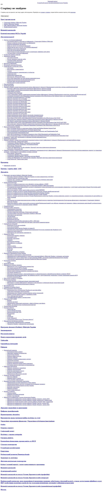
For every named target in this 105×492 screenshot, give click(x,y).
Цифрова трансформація (9, 411)
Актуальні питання (12, 57)
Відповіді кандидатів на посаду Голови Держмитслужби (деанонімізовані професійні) (31, 486)
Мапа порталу (4, 16)
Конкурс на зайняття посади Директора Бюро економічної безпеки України (28, 193)
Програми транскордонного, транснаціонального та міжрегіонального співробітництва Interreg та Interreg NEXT (38, 274)
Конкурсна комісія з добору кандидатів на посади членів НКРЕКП (26, 190)
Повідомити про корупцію (14, 215)
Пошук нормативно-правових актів (13, 337)
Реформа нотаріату (12, 388)
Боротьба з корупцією (13, 238)
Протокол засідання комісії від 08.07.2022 (18, 103)
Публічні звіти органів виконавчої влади (18, 81)
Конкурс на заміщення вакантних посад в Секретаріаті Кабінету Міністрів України (30, 185)
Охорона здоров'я (7, 428)
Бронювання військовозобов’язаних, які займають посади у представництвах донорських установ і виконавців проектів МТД (42, 275)
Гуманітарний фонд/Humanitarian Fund (18, 132)
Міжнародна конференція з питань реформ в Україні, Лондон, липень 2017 (28, 403)
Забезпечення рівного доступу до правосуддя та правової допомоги (26, 384)
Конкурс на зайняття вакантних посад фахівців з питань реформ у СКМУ (27, 184)
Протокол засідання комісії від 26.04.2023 (18, 106)
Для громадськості (7, 37)
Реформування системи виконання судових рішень (21, 382)
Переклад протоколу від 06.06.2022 (17, 101)
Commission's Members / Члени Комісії (17, 154)
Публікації (10, 316)
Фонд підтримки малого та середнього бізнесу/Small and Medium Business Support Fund (31, 128)
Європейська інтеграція (9, 344)
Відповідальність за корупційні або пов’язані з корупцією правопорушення (28, 222)
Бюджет (9, 300)
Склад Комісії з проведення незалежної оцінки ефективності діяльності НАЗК (29, 90)
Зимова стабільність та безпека (15, 251)
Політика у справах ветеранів (11, 434)
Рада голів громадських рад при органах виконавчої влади (23, 78)
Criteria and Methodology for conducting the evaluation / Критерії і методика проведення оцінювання (34, 157)
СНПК (9, 315)
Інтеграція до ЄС (12, 237)
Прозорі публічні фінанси (14, 372)
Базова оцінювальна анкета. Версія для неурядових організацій (25, 116)
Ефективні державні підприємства (16, 353)
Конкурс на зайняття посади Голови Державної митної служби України (27, 194)
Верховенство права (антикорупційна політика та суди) (20, 418)
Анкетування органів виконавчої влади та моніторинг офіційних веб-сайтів (28, 51)
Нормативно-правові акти (14, 62)
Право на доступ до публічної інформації (18, 46)
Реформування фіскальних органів (17, 373)
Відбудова (10, 249)
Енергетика (5, 451)
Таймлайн (4, 340)
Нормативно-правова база (14, 75)
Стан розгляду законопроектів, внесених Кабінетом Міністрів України (27, 259)
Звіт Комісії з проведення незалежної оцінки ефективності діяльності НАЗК (28, 121)
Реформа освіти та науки (14, 378)
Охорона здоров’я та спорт (14, 247)
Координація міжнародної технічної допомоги (20, 269)
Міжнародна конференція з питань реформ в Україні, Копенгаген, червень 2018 (29, 400)
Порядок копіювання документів (16, 44)
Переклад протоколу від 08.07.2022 (17, 104)
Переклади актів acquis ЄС (14, 231)
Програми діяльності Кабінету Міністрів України (18, 327)
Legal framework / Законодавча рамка (17, 141)
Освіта (3, 424)
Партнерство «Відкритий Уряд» (16, 76)
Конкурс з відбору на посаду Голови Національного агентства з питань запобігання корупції (33, 191)
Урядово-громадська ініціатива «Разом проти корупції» (22, 212)
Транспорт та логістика (9, 458)
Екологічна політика (13, 360)
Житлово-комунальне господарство (13, 461)
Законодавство (11, 309)
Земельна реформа (12, 357)
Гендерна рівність (7, 438)
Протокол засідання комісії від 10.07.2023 (18, 109)
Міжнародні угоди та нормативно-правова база (20, 266)
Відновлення (10, 313)
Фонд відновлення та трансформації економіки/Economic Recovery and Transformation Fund (32, 131)
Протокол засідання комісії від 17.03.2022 (18, 97)
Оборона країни (11, 393)
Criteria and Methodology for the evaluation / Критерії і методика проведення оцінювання (31, 147)
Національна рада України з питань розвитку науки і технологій (25, 293)
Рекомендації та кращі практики (16, 82)
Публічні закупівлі (12, 302)
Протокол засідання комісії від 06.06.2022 (18, 100)
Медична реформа (12, 376)
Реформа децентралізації (14, 369)
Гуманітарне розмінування (10, 448)
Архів (8, 198)
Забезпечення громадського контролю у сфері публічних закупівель (26, 303)
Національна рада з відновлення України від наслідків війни (24, 290)
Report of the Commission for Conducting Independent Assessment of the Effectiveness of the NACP (33, 125)
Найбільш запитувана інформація (16, 48)
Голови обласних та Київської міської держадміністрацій (23, 281)
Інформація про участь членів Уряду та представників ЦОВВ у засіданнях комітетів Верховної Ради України (37, 257)
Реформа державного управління (16, 368)
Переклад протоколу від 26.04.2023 (17, 107)
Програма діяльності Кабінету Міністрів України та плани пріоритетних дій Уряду (30, 176)
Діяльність (4, 172)
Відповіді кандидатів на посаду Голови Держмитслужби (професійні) (25, 474)
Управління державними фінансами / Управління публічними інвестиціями (27, 421)
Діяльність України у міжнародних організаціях (20, 324)
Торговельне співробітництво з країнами (18, 322)
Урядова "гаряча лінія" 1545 (11, 169)
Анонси (9, 71)
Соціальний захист (7, 431)
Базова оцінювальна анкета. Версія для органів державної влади (25, 115)
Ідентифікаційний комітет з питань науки (18, 297)
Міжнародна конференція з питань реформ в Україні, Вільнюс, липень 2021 (28, 404)
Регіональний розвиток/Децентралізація (15, 454)
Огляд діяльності (12, 318)
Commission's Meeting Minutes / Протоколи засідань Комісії (23, 143)
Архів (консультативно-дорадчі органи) (18, 291)
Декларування (11, 216)
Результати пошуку (8, 334)
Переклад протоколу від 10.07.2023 (17, 110)
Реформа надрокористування (15, 362)
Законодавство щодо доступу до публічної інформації (22, 47)
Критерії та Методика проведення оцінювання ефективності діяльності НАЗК (29, 88)
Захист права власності (13, 390)
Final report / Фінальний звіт (15, 149)
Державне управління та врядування (14, 408)
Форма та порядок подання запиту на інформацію (21, 43)
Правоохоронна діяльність (10, 414)
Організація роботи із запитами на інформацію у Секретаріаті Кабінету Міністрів (30, 41)
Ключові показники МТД (14, 276)
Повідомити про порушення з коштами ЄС (19, 232)
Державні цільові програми (15, 181)
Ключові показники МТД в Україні (13, 33)
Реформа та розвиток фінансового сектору (19, 359)
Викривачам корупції (13, 219)
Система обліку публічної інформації (17, 53)
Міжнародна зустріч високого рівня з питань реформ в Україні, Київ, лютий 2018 (30, 401)
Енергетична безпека (13, 354)
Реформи (4, 347)
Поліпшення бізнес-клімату (15, 351)
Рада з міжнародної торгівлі (15, 296)
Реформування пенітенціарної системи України (20, 385)
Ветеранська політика (13, 241)
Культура (9, 250)
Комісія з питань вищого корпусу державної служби (21, 294)
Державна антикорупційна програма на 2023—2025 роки (23, 221)
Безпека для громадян (13, 396)
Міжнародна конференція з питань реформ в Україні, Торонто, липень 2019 (28, 399)
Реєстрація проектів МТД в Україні (17, 268)
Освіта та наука (11, 246)
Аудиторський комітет (9, 471)
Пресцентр (4, 162)
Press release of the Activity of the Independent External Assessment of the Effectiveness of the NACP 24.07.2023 (36, 122)
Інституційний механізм (14, 310)
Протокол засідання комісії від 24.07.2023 (18, 112)
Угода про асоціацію (13, 226)
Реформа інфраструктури (14, 356)
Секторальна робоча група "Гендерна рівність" (20, 319)
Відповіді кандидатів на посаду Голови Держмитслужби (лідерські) (24, 478)
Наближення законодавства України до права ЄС (21, 228)
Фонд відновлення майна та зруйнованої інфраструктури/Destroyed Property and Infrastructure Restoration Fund (37, 135)
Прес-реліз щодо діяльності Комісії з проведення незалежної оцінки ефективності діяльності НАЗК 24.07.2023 (38, 124)
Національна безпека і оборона (16, 235)
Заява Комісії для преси (13, 91)
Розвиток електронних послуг (15, 371)
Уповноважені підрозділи (14, 209)
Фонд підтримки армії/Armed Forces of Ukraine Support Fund (24, 129)
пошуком (72, 12)
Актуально (10, 68)
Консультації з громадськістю (15, 69)
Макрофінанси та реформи (14, 243)
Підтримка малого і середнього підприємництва (20, 365)
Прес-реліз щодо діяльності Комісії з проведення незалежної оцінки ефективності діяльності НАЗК (35, 119)
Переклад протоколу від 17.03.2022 (17, 99)
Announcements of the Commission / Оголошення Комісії (22, 144)
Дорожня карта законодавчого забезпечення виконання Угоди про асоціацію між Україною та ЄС (34, 229)
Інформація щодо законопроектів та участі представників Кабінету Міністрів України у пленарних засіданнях (38, 256)
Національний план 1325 (14, 312)
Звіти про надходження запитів (16, 50)
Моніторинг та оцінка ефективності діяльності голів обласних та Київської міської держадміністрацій (35, 282)
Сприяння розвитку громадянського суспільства (20, 72)
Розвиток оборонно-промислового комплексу (20, 363)
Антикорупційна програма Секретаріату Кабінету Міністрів (24, 213)
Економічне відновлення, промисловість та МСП (18, 441)
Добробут (10, 240)
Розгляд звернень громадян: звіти (16, 59)
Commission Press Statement (14, 93)
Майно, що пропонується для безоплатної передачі (21, 304)
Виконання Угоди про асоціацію (16, 225)
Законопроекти (6, 330)
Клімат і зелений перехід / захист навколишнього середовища (23, 464)
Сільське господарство (9, 444)
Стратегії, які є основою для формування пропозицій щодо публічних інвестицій (30, 179)
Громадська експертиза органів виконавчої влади (21, 79)
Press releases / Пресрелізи (14, 146)
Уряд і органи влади (8, 19)
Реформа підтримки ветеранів (15, 394)
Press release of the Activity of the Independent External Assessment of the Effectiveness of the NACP (33, 118)
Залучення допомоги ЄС (14, 272)
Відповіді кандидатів (8, 30)
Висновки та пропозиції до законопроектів (19, 254)
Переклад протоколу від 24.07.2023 (17, 113)
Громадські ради (11, 74)
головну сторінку (45, 12)
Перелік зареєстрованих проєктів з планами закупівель (22, 271)
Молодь (3, 489)
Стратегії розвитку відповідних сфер (17, 178)
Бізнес (9, 244)
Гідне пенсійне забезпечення (15, 379)
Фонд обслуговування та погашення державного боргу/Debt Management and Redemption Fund (33, 134)
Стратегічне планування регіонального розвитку (21, 284)
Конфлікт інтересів (12, 218)
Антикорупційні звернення (14, 60)
